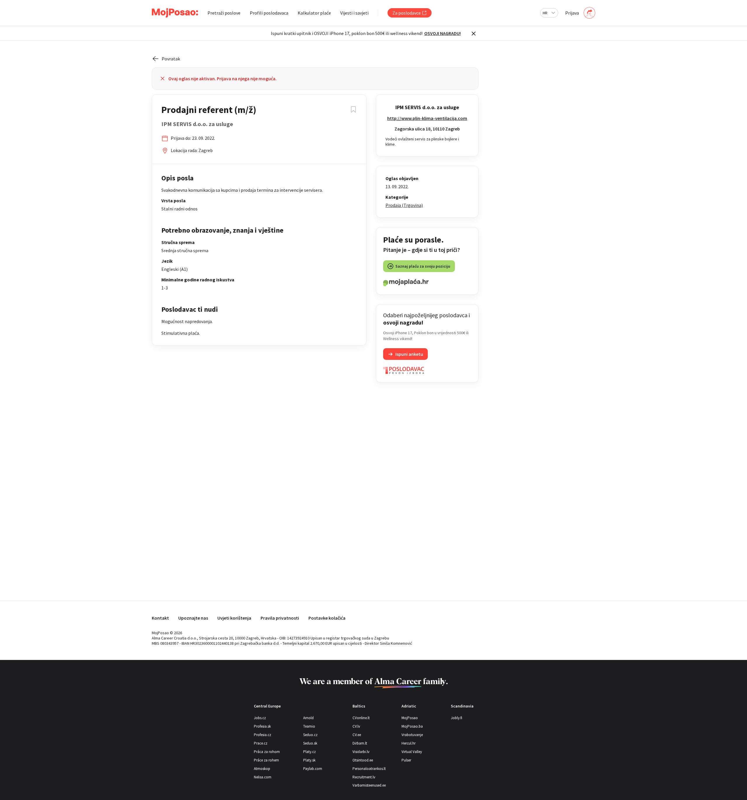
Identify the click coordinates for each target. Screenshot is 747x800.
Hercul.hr (409, 743)
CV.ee (356, 734)
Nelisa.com (262, 777)
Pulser (406, 760)
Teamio (309, 726)
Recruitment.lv (363, 777)
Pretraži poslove (223, 13)
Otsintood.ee (362, 760)
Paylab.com (312, 768)
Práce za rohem (266, 760)
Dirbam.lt (359, 743)
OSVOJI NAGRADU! (442, 33)
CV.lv (356, 726)
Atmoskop (262, 768)
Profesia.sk (262, 726)
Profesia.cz (262, 734)
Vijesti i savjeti (354, 13)
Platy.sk (309, 760)
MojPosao (410, 717)
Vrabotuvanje (412, 734)
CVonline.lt (361, 717)
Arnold (308, 717)
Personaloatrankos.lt (369, 768)
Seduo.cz (310, 734)
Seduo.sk (310, 743)
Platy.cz (309, 751)
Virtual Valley (412, 751)
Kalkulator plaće (314, 13)
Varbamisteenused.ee (369, 785)
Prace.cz (260, 743)
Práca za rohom (267, 751)
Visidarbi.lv (360, 751)
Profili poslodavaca (269, 13)
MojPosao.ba (412, 726)
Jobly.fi (456, 717)
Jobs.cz (260, 717)
